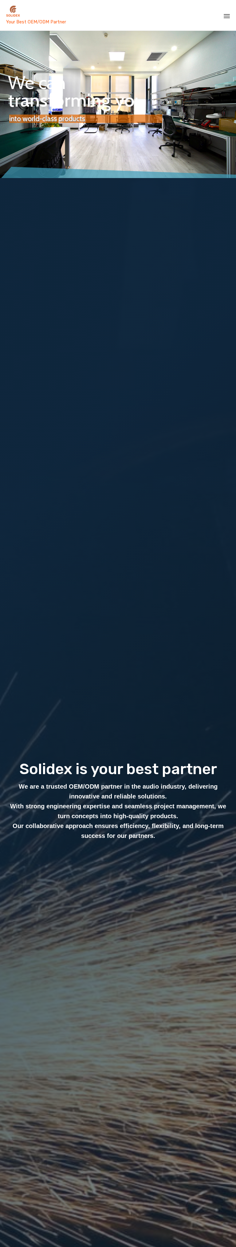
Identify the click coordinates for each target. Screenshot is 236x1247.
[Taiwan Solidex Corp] (75, 11)
